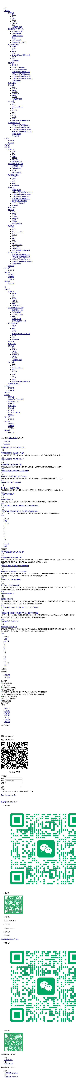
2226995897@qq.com (11, 1073)
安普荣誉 (11, 279)
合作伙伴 (7, 268)
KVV (13, 87)
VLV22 (14, 117)
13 (5, 656)
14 (5, 658)
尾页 (5, 546)
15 (5, 659)
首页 (5, 8)
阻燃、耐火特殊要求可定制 (21, 120)
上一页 (6, 523)
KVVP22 (15, 92)
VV (13, 112)
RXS (13, 25)
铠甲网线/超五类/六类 (19, 42)
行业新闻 (11, 140)
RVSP (14, 53)
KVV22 (14, 88)
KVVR (14, 95)
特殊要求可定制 (17, 27)
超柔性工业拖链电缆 (18, 67)
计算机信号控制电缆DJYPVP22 (22, 78)
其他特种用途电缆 (14, 123)
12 (5, 654)
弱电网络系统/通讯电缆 (15, 29)
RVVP (14, 51)
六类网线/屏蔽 (16, 33)
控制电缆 (11, 85)
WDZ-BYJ (15, 23)
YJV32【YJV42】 (17, 107)
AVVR (14, 15)
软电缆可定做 (16, 80)
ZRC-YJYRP (16, 246)
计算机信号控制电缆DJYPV (21, 72)
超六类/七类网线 (17, 36)
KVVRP (14, 97)
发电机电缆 (15, 136)
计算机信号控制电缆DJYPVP (21, 76)
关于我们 (7, 272)
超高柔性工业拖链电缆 (19, 69)
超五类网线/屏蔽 (17, 31)
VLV (13, 115)
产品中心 (7, 11)
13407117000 (8, 1060)
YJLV (13, 108)
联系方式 (11, 283)
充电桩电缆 (15, 61)
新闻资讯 (7, 138)
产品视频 (7, 145)
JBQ (13, 58)
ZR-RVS (14, 21)
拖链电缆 (11, 63)
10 (5, 540)
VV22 (14, 113)
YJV (13, 103)
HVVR (14, 46)
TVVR (14, 48)
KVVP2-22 (15, 93)
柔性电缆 (15, 65)
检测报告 (7, 147)
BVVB (14, 20)
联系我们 (7, 281)
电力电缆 (11, 101)
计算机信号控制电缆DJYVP (21, 74)
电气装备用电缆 (13, 44)
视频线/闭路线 (16, 40)
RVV (13, 50)
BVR (13, 18)
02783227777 (8, 1063)
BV (13, 16)
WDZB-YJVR (16, 248)
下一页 (6, 544)
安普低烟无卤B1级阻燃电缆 (21, 55)
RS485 (14, 57)
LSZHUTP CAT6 (17, 245)
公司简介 (11, 275)
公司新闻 (11, 143)
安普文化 (11, 277)
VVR (13, 118)
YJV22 (14, 104)
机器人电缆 (12, 83)
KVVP (14, 90)
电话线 (14, 38)
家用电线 (11, 13)
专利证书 (11, 266)
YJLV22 (14, 110)
